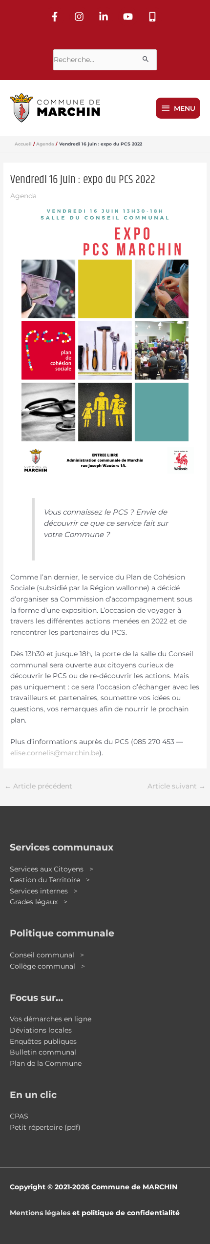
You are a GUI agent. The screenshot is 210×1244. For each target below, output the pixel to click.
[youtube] (129, 16)
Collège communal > (47, 966)
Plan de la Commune (46, 1063)
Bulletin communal (43, 1052)
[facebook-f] (56, 16)
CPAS (19, 1116)
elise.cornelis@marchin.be (54, 753)
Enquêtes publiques (43, 1041)
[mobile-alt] (154, 16)
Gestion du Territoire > (50, 880)
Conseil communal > (47, 955)
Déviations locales (41, 1030)
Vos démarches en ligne (50, 1019)
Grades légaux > (38, 902)
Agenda (23, 196)
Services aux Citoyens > (51, 869)
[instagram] (80, 16)
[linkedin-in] (105, 16)
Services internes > (44, 891)
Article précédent (38, 786)
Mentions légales (40, 1213)
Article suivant (176, 786)
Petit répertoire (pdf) (45, 1127)
